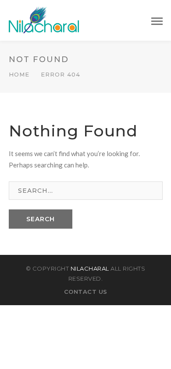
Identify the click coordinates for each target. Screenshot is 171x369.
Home (19, 74)
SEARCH (40, 219)
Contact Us (85, 291)
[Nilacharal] (44, 19)
